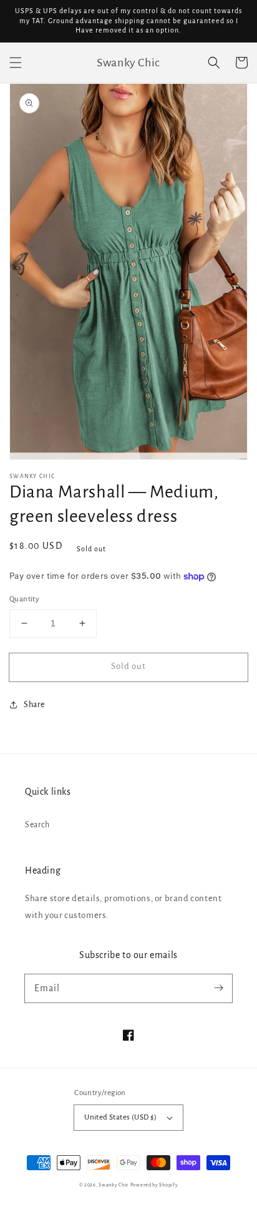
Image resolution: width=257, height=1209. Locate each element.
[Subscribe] (218, 988)
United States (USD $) (120, 1117)
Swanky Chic (113, 1185)
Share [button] (34, 704)
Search (37, 824)
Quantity (24, 599)
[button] (15, 62)
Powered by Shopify (154, 1185)
